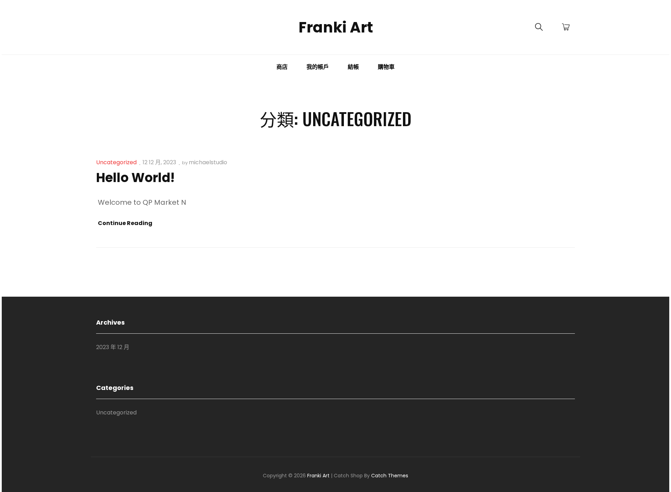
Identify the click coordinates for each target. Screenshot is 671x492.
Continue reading (125, 223)
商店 (282, 67)
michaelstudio (208, 162)
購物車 (386, 67)
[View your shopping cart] (566, 27)
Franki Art (335, 27)
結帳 (353, 67)
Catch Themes (389, 475)
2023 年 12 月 (112, 347)
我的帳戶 (317, 67)
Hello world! (135, 178)
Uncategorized (116, 162)
